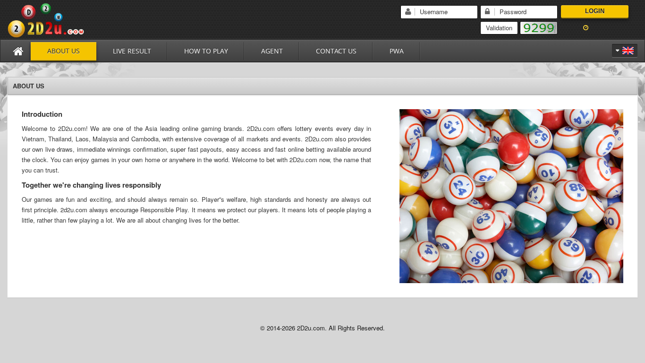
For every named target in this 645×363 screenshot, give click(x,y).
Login (594, 11)
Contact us (336, 50)
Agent (272, 50)
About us (63, 50)
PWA (397, 50)
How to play (206, 50)
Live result (132, 50)
